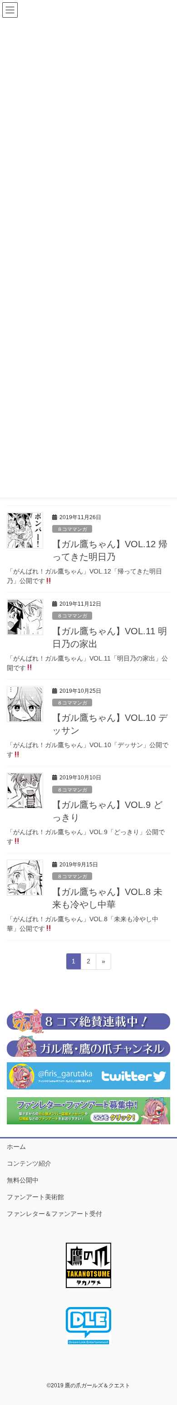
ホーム (16, 1146)
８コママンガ (72, 529)
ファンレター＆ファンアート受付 (54, 1213)
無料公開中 (23, 1180)
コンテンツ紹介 (29, 1163)
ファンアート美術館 (35, 1197)
